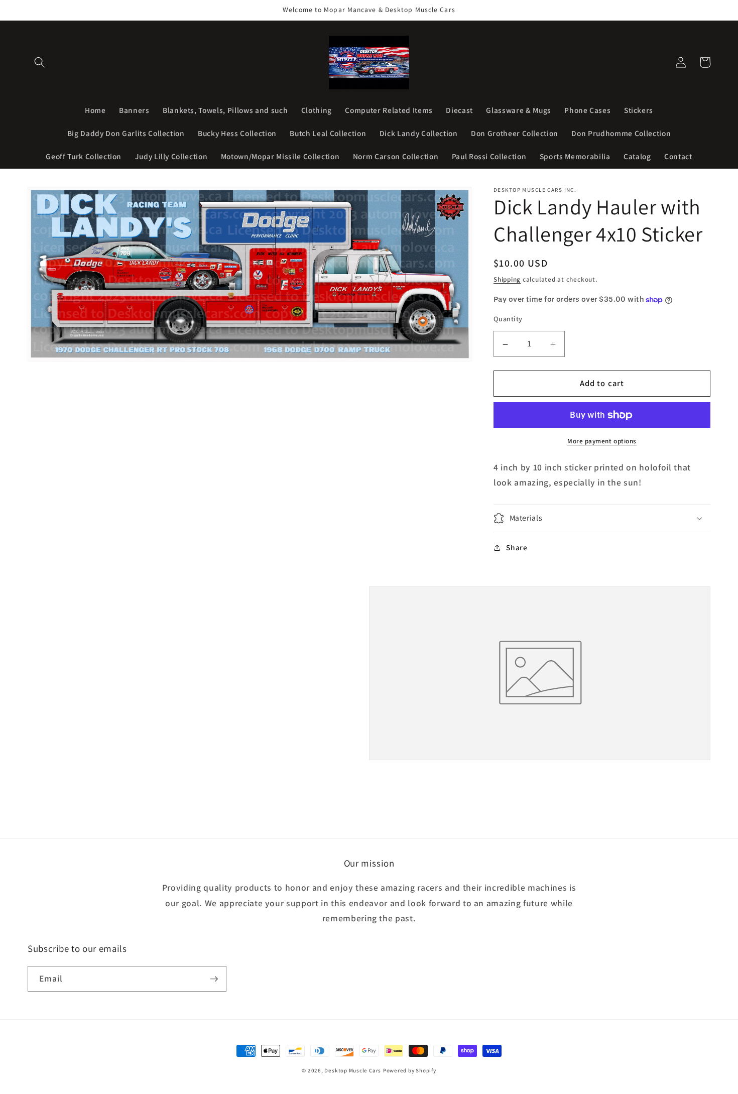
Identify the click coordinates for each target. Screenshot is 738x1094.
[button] (40, 62)
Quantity (508, 319)
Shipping (507, 279)
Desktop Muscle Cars (352, 1070)
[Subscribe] (214, 979)
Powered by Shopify (409, 1070)
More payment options (602, 441)
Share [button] (516, 547)
